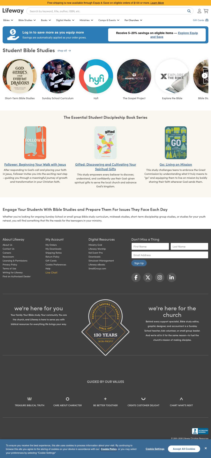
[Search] (188, 11)
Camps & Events (107, 20)
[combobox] (109, 11)
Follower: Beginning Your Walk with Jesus (35, 164)
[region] (105, 448)
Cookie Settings (155, 448)
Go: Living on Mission (176, 164)
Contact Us (8, 248)
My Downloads (53, 248)
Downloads (94, 256)
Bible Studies (25, 20)
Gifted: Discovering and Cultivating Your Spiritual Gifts (105, 166)
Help (47, 268)
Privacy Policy (10, 264)
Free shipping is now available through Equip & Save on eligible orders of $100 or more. (105, 3)
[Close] (205, 448)
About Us (7, 244)
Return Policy (52, 256)
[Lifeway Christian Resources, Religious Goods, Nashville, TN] (200, 431)
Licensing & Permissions (15, 260)
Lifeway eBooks (97, 264)
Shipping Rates (53, 252)
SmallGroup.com (97, 268)
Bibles (6, 20)
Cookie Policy (109, 449)
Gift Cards (51, 260)
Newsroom (8, 256)
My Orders (51, 244)
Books (44, 20)
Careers (7, 252)
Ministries (85, 20)
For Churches (132, 20)
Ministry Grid (95, 244)
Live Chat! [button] (51, 272)
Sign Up (139, 263)
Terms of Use (9, 268)
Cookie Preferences (55, 264)
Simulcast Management (101, 260)
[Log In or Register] (199, 11)
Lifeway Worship (97, 248)
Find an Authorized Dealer (16, 276)
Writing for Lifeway (13, 272)
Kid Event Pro (96, 252)
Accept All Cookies (184, 448)
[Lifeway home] (13, 11)
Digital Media (63, 20)
